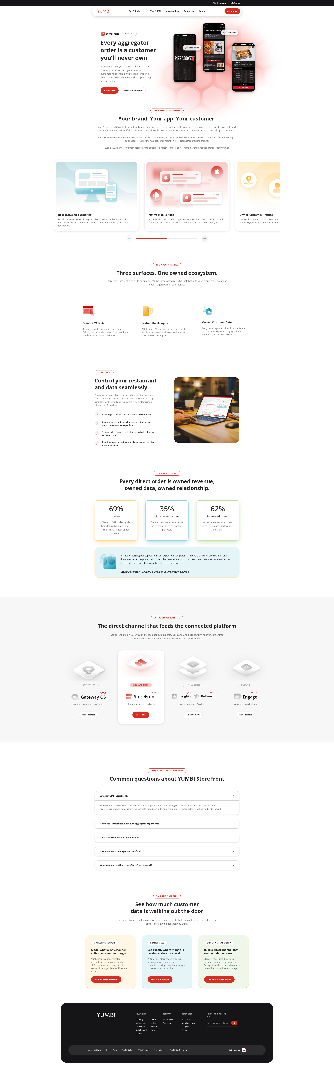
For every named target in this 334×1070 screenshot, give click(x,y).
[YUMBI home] (104, 11)
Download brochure (133, 90)
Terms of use (111, 1050)
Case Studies (172, 11)
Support (185, 1026)
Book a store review (160, 979)
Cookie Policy (127, 1050)
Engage (154, 1030)
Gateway (139, 1019)
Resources (189, 11)
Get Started (232, 11)
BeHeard (154, 1026)
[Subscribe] (234, 1023)
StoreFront (140, 1026)
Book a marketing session (106, 979)
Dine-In (139, 1033)
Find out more (88, 715)
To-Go (153, 1019)
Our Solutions (135, 11)
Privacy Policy (159, 1050)
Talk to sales (109, 90)
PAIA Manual (143, 1050)
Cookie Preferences (178, 1050)
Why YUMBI (155, 11)
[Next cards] (204, 238)
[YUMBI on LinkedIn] (244, 1050)
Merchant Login (219, 3)
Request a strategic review (219, 979)
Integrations (141, 1023)
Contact (203, 11)
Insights (154, 1023)
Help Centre (235, 3)
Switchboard (141, 1030)
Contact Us (186, 1030)
